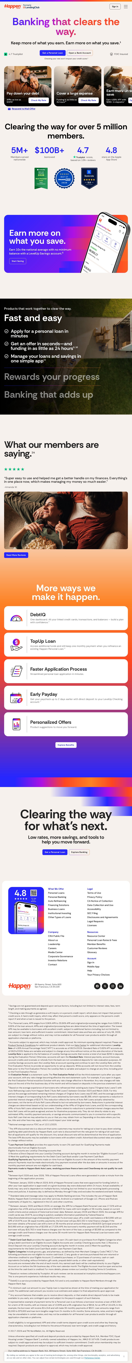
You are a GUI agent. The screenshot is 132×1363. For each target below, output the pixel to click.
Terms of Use (94, 892)
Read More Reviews (16, 555)
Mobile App (93, 966)
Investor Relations (57, 960)
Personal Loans (56, 892)
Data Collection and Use (100, 905)
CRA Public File (56, 936)
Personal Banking (57, 897)
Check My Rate (38, 100)
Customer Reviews (97, 948)
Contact (52, 964)
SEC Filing (92, 913)
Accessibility (94, 909)
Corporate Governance (60, 956)
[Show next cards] (124, 86)
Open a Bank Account (80, 53)
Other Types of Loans (59, 917)
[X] (105, 986)
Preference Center (92, 1358)
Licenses (92, 925)
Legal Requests (95, 921)
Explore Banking (79, 852)
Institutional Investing (59, 913)
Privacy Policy (94, 897)
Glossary (92, 952)
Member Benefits (96, 944)
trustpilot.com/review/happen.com (103, 1273)
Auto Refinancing (57, 901)
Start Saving (18, 261)
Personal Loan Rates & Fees (102, 940)
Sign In (115, 6)
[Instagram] (113, 986)
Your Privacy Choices (98, 974)
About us (53, 940)
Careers (52, 948)
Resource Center (96, 936)
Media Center (55, 952)
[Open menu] (126, 6)
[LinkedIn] (120, 986)
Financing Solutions (58, 905)
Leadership (54, 944)
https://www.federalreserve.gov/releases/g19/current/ (34, 1218)
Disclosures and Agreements (102, 917)
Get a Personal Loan (52, 53)
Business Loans (56, 909)
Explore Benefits (66, 745)
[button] (27, 86)
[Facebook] (97, 986)
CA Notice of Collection (100, 901)
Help (89, 970)
